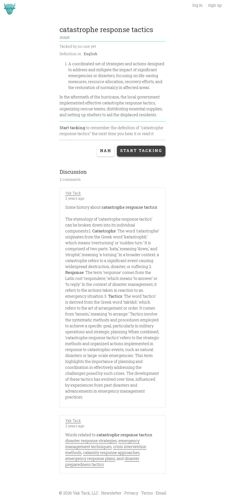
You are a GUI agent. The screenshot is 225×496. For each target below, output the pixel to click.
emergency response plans (90, 458)
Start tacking (72, 127)
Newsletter (111, 493)
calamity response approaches (111, 452)
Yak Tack (73, 193)
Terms (147, 493)
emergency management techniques (102, 443)
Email (161, 493)
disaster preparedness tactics (102, 461)
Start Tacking (141, 150)
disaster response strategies (91, 440)
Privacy (131, 493)
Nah (105, 150)
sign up (215, 5)
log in (197, 5)
